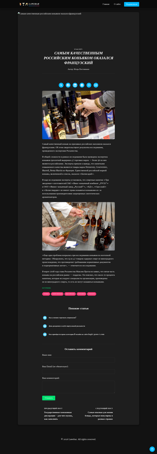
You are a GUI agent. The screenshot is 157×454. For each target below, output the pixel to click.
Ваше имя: (47, 355)
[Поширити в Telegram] (82, 85)
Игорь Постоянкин (81, 69)
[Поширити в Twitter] (61, 85)
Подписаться (131, 4)
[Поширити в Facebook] (68, 85)
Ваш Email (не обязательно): (55, 366)
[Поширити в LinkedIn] (75, 85)
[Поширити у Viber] (89, 85)
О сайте (117, 4)
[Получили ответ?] (152, 449)
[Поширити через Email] (95, 85)
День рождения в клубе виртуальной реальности (67, 326)
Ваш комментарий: (51, 378)
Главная (106, 4)
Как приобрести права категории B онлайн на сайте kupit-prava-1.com (76, 334)
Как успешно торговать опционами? (62, 318)
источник (46, 288)
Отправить (49, 398)
